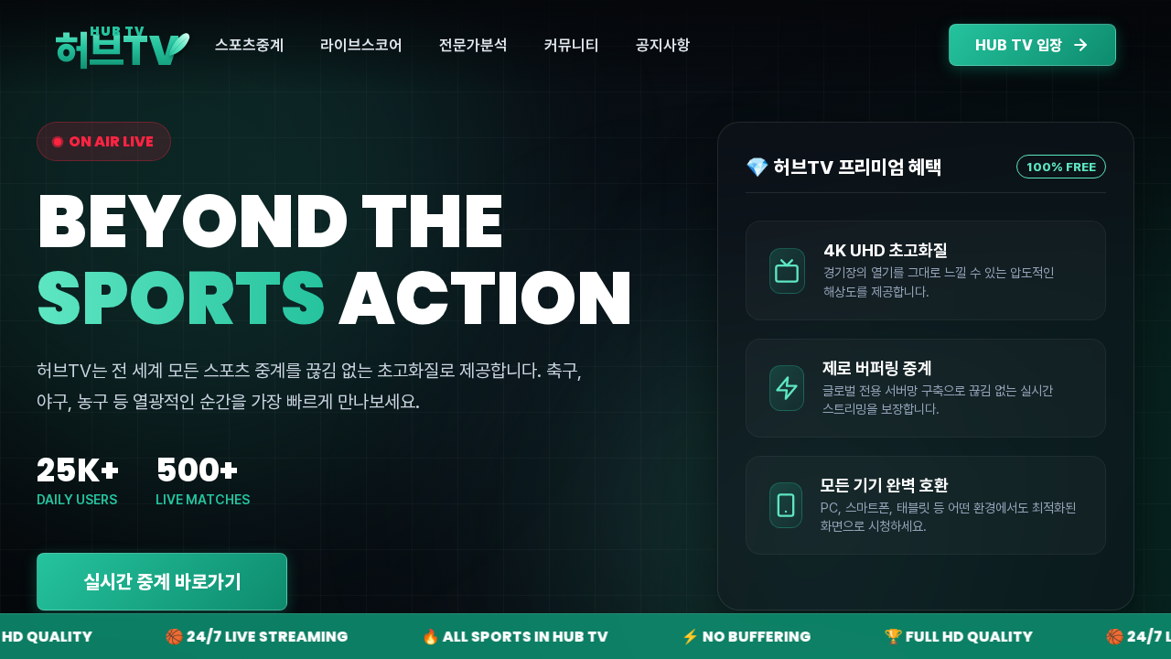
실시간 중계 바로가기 (162, 581)
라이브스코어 (361, 45)
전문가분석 (473, 45)
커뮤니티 (571, 45)
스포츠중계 (249, 45)
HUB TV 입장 (1018, 45)
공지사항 (663, 45)
